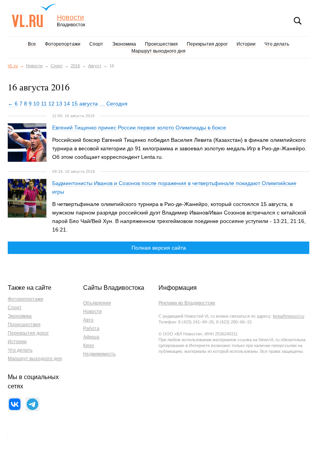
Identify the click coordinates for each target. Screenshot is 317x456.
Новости (70, 17)
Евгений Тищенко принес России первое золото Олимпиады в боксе (139, 127)
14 (67, 103)
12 (51, 103)
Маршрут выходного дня (158, 51)
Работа (91, 328)
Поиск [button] (297, 21)
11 (44, 103)
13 (59, 103)
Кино (88, 345)
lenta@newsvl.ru (288, 316)
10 (36, 103)
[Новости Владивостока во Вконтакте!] (15, 404)
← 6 (13, 103)
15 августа (85, 103)
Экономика (124, 44)
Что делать (276, 44)
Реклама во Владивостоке (186, 303)
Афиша (91, 337)
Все (32, 44)
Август (94, 65)
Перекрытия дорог (207, 44)
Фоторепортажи (62, 44)
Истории (246, 44)
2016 (75, 65)
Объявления (97, 303)
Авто (88, 320)
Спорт (96, 44)
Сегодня (117, 103)
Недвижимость (99, 354)
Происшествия (161, 44)
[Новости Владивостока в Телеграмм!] (32, 404)
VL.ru (34, 15)
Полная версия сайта (158, 248)
